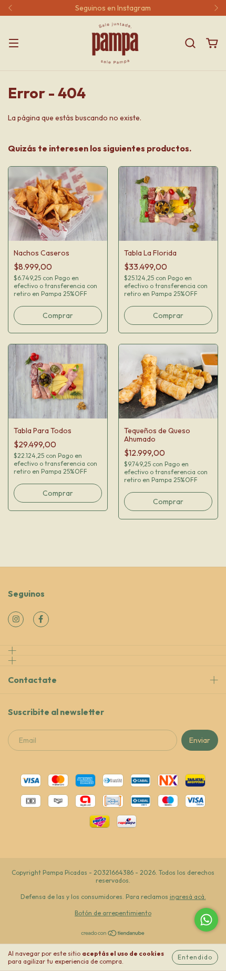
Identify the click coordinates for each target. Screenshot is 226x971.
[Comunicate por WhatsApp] (206, 920)
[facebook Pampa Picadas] (41, 619)
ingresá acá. (188, 897)
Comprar (58, 315)
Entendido (195, 957)
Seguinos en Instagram (113, 8)
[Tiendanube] (113, 934)
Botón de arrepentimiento (113, 913)
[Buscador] (190, 43)
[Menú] (13, 43)
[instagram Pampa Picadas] (16, 619)
